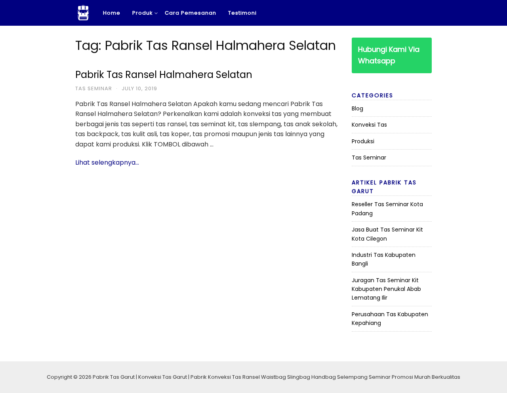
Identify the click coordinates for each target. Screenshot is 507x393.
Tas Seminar (93, 88)
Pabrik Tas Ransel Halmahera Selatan (163, 74)
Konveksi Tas (369, 125)
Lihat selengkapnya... (107, 162)
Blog (357, 108)
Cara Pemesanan (190, 13)
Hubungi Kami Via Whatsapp (388, 55)
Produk (142, 13)
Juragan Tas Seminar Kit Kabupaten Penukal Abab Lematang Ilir (386, 289)
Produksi (363, 141)
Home (111, 13)
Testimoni (242, 13)
